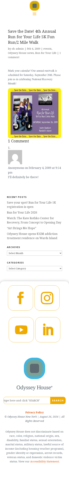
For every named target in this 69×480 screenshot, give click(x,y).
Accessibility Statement (44, 461)
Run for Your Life (45, 53)
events (47, 48)
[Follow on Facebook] (20, 298)
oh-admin (18, 48)
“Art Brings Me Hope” (21, 228)
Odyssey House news (21, 53)
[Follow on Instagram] (47, 298)
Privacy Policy (34, 412)
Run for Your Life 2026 (22, 212)
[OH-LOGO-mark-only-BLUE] (34, 378)
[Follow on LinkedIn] (47, 329)
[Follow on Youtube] (21, 329)
